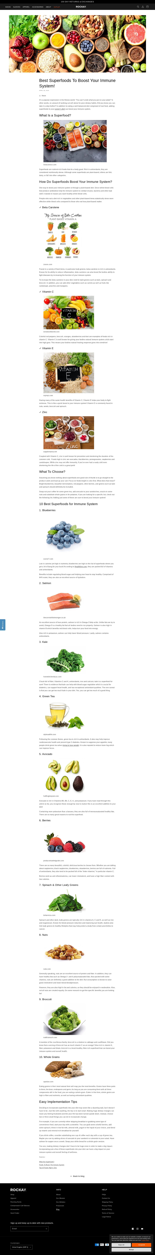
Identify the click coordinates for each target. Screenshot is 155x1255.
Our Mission (60, 1198)
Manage (131, 1249)
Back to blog (78, 1176)
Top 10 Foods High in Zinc (48, 1168)
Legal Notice (106, 1217)
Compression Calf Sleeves (20, 1205)
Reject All (121, 1245)
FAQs (104, 1194)
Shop (12, 1194)
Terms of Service (108, 1213)
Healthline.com (81, 567)
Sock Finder (15, 1213)
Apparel (13, 1198)
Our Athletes (60, 1202)
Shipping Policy (107, 1202)
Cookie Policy (145, 1240)
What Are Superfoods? (46, 1162)
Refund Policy (107, 1209)
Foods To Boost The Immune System (51, 1165)
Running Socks (16, 1202)
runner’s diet (60, 109)
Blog (57, 1209)
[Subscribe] (46, 1228)
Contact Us (106, 1198)
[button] (138, 6)
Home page (19, 1190)
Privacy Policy (107, 1206)
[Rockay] (81, 7)
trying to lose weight (71, 745)
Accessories (15, 1209)
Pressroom (60, 1206)
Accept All (141, 1245)
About (58, 1194)
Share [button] (44, 95)
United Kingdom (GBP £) (20, 1247)
